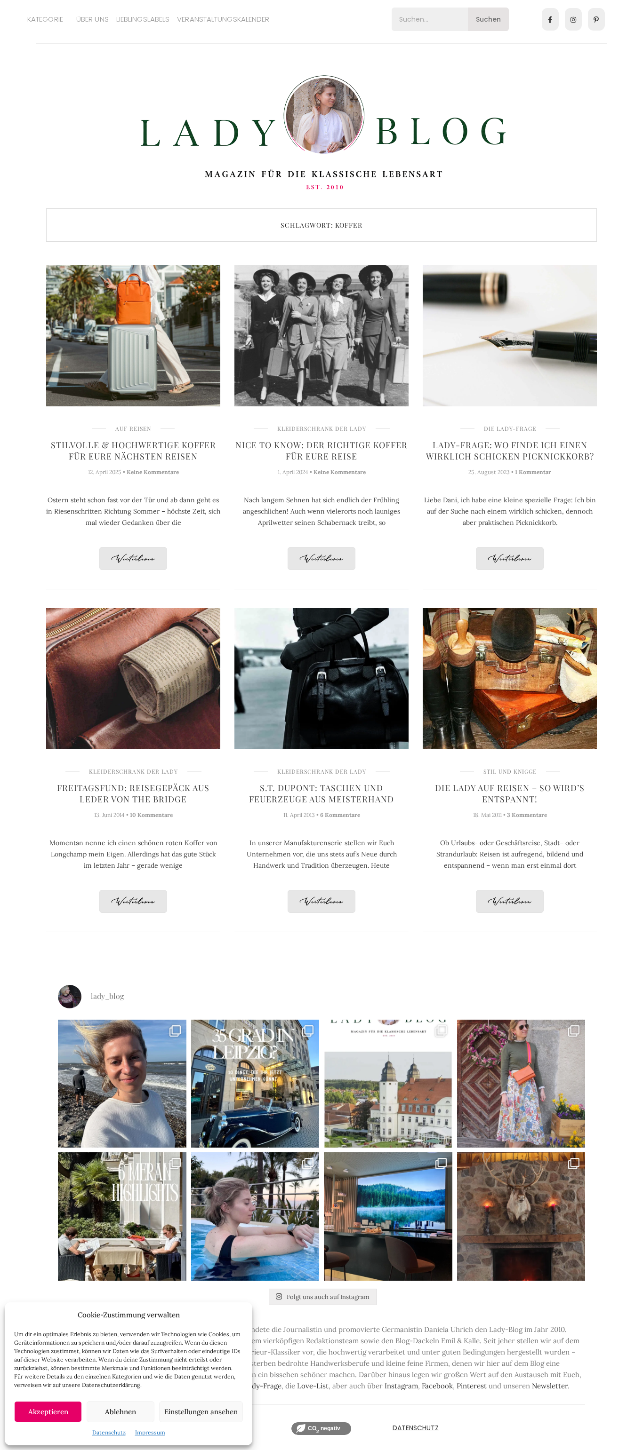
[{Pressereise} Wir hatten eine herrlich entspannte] (122, 1084)
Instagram (401, 1385)
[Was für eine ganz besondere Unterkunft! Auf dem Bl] (521, 1084)
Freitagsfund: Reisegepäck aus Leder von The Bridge (133, 793)
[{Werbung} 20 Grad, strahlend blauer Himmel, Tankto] (255, 1216)
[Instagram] (573, 19)
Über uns (92, 19)
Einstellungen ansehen (201, 1411)
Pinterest (472, 1385)
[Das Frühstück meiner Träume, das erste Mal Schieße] (521, 1216)
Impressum (150, 1432)
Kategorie (45, 19)
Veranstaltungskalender (223, 19)
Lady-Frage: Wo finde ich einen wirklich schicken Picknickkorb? (510, 450)
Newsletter (550, 1385)
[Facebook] (550, 19)
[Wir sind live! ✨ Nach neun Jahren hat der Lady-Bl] (388, 1084)
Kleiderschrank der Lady (321, 428)
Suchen (488, 19)
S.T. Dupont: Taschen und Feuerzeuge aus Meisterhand (321, 793)
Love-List (313, 1385)
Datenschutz (109, 1432)
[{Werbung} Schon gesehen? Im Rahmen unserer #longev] (388, 1216)
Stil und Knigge (510, 771)
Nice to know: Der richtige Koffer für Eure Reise (321, 450)
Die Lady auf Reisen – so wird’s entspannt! (510, 793)
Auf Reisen (133, 428)
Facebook (437, 1385)
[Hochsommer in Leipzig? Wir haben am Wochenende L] (255, 1084)
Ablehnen (120, 1411)
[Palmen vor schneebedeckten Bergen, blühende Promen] (122, 1216)
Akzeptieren (48, 1411)
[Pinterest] (596, 19)
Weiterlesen (133, 559)
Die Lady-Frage (510, 428)
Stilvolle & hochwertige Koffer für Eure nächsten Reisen (133, 450)
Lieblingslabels (143, 19)
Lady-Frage (262, 1385)
